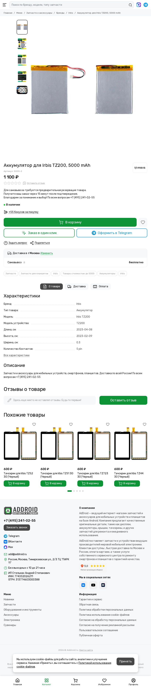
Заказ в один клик (42, 233)
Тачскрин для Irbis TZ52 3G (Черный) (18, 475)
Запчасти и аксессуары (39, 13)
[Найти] (130, 4)
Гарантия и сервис (90, 599)
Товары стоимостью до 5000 (78, 273)
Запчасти (11, 273)
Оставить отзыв (123, 400)
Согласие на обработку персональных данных (107, 620)
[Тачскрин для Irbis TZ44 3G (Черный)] (130, 443)
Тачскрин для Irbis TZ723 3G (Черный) (92, 475)
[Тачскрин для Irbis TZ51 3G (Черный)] (57, 443)
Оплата (103, 286)
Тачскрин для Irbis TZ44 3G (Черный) (128, 475)
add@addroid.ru (17, 554)
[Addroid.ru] (21, 510)
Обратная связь (89, 604)
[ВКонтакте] (83, 585)
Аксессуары (11, 614)
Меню (19, 13)
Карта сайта (86, 650)
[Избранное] (142, 222)
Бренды (60, 13)
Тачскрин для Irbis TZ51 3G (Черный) (57, 475)
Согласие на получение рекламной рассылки (106, 625)
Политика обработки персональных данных (106, 609)
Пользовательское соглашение (98, 630)
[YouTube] (93, 585)
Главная (8, 13)
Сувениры (10, 625)
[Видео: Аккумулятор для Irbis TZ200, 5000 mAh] (22, 90)
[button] (31, 89)
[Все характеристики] (16, 355)
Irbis (71, 13)
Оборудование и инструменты (22, 609)
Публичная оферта (91, 635)
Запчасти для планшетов (34, 273)
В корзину (73, 222)
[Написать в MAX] (139, 5)
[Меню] (4, 4)
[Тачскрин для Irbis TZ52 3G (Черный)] (20, 443)
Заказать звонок (16, 527)
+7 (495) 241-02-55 (20, 521)
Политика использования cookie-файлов (104, 614)
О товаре (54, 286)
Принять (125, 661)
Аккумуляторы (107, 273)
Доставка (79, 286)
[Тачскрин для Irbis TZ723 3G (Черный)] (93, 443)
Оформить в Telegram (115, 233)
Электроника (12, 620)
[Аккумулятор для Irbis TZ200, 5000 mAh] (81, 89)
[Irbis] (140, 167)
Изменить (47, 253)
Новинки (9, 599)
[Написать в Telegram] (146, 5)
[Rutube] (103, 585)
